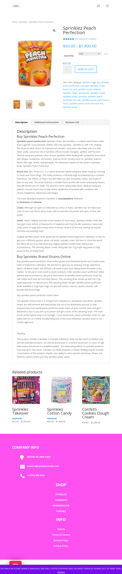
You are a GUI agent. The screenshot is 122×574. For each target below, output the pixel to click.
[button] (54, 30)
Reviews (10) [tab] (72, 122)
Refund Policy (61, 540)
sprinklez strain (70, 107)
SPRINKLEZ (61, 494)
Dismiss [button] (61, 572)
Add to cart (86, 69)
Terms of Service (61, 534)
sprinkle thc (83, 92)
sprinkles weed (70, 96)
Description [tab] (21, 122)
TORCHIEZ (61, 511)
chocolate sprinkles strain (92, 85)
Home (15, 22)
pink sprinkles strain (82, 89)
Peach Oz (67, 89)
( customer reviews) (85, 38)
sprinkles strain (97, 92)
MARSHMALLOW (61, 505)
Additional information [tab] (46, 122)
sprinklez (82, 96)
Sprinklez (23, 22)
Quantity (69, 55)
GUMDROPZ (61, 500)
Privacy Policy (61, 545)
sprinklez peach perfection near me (86, 103)
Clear (106, 54)
